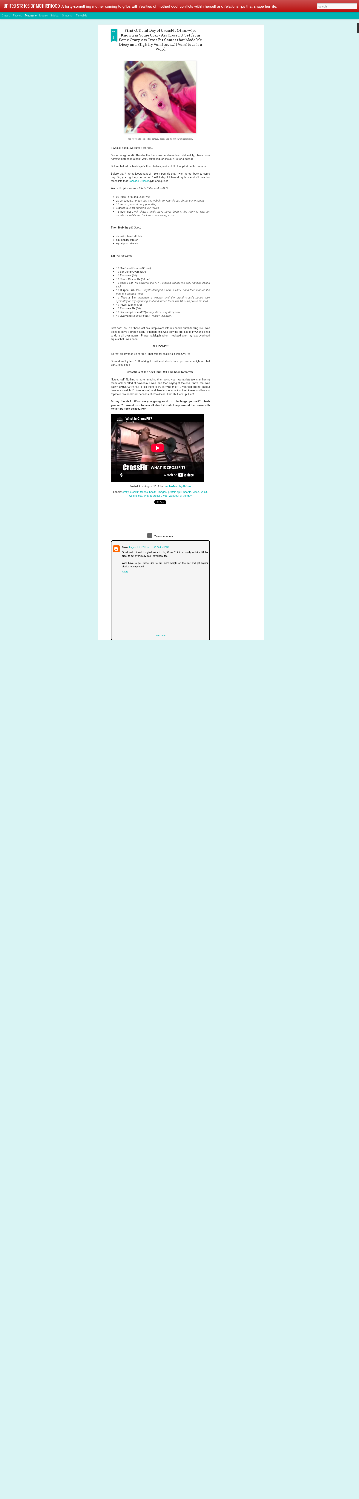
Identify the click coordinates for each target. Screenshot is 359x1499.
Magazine (31, 15)
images (162, 492)
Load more (160, 634)
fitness (144, 492)
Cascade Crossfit (138, 181)
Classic (6, 15)
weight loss (135, 495)
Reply (125, 571)
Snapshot (67, 15)
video (196, 492)
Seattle (187, 492)
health (153, 492)
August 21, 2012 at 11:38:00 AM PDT (148, 547)
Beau (124, 547)
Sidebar (54, 15)
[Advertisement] (230, 88)
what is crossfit (152, 495)
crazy (125, 492)
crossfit (134, 492)
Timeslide (81, 15)
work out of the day (180, 495)
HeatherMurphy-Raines (177, 486)
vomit (204, 492)
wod (165, 495)
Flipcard (17, 15)
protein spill (175, 492)
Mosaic (43, 15)
